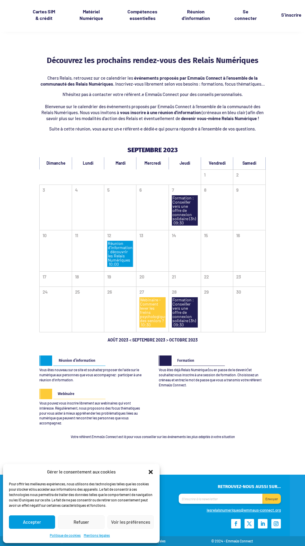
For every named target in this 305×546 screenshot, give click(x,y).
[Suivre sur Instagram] (276, 523)
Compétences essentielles (142, 15)
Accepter (32, 522)
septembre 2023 (148, 339)
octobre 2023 (183, 339)
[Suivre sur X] (249, 523)
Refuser (81, 522)
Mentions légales (97, 535)
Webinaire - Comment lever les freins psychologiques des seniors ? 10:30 (152, 312)
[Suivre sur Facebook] (236, 523)
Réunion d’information (196, 15)
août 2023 (118, 339)
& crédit (44, 15)
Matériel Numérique (91, 15)
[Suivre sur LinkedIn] (262, 523)
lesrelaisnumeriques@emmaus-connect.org (244, 510)
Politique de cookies (65, 535)
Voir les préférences (130, 522)
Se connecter (245, 15)
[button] (151, 472)
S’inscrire (291, 15)
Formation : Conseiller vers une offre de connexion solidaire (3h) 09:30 (184, 210)
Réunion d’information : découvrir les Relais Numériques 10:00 (120, 254)
